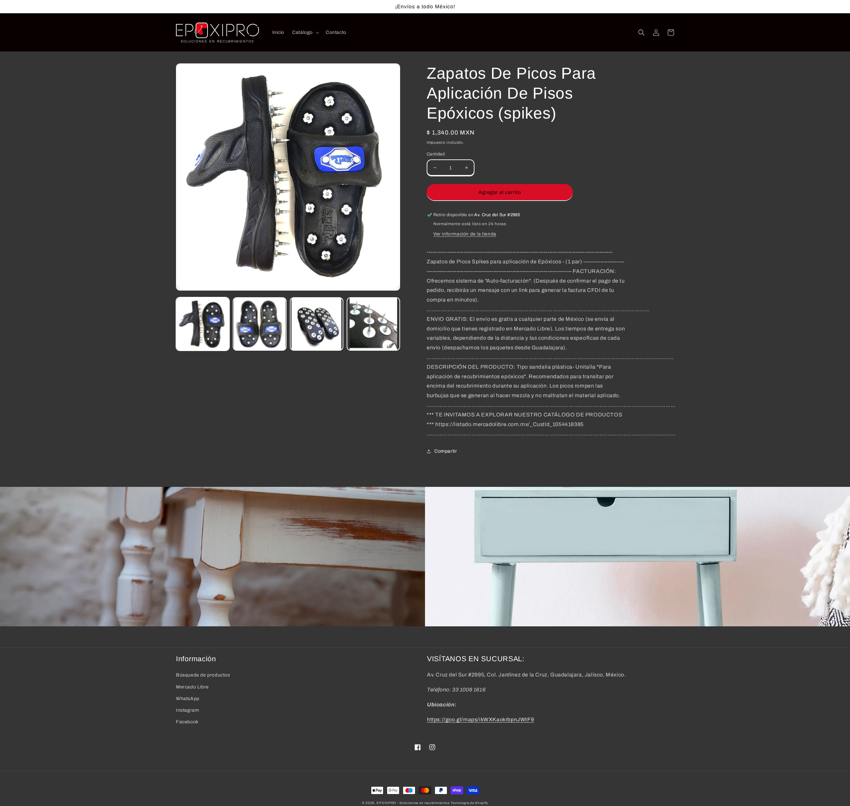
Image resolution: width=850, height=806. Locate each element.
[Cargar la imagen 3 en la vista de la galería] (316, 324)
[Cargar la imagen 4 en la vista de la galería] (373, 324)
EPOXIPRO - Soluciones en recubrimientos (413, 803)
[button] (305, 33)
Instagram (187, 710)
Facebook (187, 721)
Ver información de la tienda (464, 233)
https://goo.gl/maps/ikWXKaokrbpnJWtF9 (480, 719)
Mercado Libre (192, 686)
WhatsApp (188, 698)
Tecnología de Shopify (469, 803)
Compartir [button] (445, 451)
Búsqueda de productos (203, 674)
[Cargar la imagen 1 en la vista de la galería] (202, 324)
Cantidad (436, 154)
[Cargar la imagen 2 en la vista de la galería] (259, 324)
